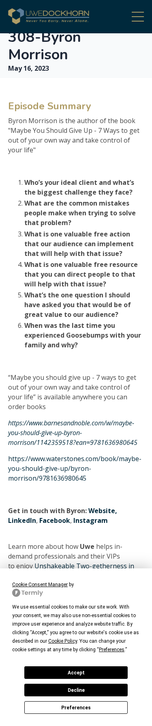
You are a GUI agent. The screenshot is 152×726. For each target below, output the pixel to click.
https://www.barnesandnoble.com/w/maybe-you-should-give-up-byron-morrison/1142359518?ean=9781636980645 (73, 432)
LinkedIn (22, 520)
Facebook (54, 520)
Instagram (90, 520)
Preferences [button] (111, 649)
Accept (76, 673)
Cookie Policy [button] (62, 641)
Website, (102, 510)
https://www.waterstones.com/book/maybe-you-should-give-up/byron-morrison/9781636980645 (74, 468)
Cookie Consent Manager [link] (40, 584)
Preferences (76, 708)
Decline (76, 690)
